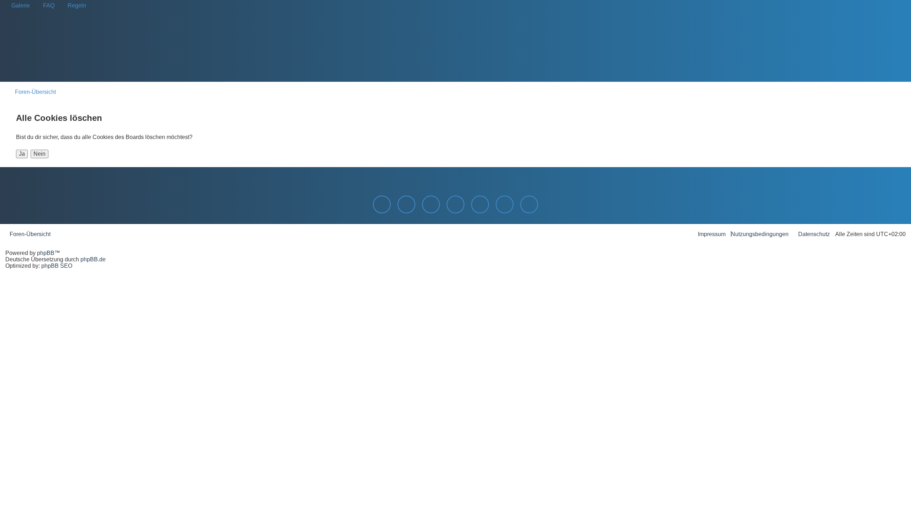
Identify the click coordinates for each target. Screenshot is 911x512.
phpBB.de (93, 259)
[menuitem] (18, 6)
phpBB (45, 253)
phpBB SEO (56, 266)
